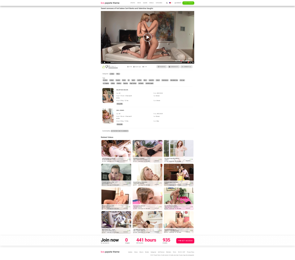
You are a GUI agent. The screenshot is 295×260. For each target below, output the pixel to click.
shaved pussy (165, 80)
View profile (119, 124)
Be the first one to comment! (119, 131)
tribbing (112, 83)
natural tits (151, 80)
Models (151, 2)
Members (178, 2)
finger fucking (133, 83)
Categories (159, 2)
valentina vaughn (149, 83)
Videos (139, 2)
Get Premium (189, 2)
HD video (105, 80)
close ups (182, 80)
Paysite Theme (110, 3)
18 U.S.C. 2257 (181, 252)
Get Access (187, 241)
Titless (118, 73)
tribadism (119, 83)
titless (145, 80)
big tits (133, 80)
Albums (145, 2)
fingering (125, 83)
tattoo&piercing (174, 80)
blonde (123, 80)
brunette (118, 80)
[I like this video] (103, 66)
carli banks (141, 83)
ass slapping (106, 83)
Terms (174, 252)
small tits (139, 80)
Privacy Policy (190, 252)
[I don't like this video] (106, 66)
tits (128, 80)
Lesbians (112, 73)
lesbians (111, 80)
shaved (157, 80)
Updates (132, 2)
